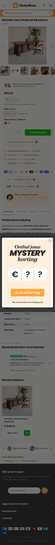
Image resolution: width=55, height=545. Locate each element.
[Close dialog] (50, 240)
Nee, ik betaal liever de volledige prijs (27, 302)
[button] (27, 269)
